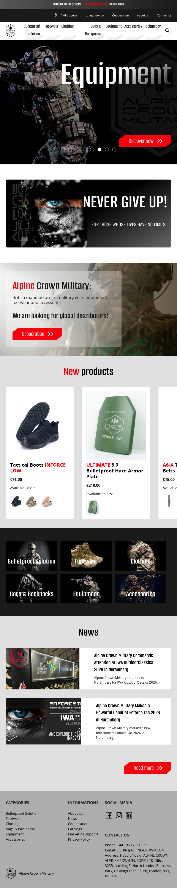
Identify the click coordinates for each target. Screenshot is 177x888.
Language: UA (94, 15)
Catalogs (75, 829)
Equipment (114, 26)
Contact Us (164, 15)
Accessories (133, 26)
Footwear (51, 26)
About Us (143, 15)
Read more (144, 768)
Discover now (141, 141)
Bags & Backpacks (20, 829)
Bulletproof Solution (22, 813)
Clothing (67, 26)
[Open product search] (167, 30)
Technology (152, 26)
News (72, 819)
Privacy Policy (79, 839)
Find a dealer (68, 15)
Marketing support (83, 834)
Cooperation (120, 15)
